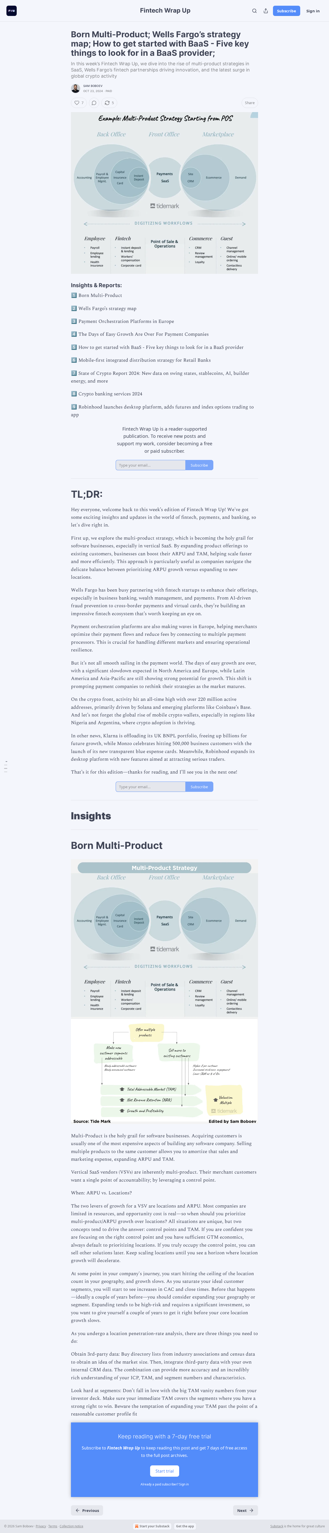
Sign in (313, 10)
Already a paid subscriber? (165, 1484)
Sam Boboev (93, 86)
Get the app (185, 1526)
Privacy (41, 1526)
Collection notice (71, 1526)
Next (242, 1510)
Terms (52, 1526)
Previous (90, 1510)
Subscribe (286, 10)
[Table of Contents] (5, 766)
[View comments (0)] (94, 103)
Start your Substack (154, 1526)
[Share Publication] (266, 11)
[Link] (64, 285)
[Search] (254, 11)
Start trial (165, 1471)
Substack (276, 1526)
